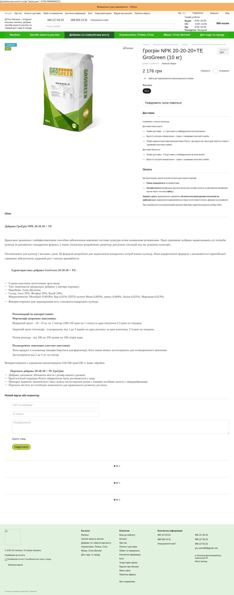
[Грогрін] (128, 48)
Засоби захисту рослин (45, 34)
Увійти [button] (151, 78)
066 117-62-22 (55, 20)
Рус (184, 13)
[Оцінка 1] (31, 439)
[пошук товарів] (171, 26)
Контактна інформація (75, 13)
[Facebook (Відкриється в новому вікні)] (162, 13)
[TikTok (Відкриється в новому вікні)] (158, 13)
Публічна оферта (142, 13)
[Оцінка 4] (46, 439)
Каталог (8, 13)
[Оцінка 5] (51, 439)
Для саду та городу (212, 34)
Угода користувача (103, 13)
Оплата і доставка (32, 13)
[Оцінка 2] (36, 439)
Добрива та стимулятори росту (89, 34)
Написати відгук (169, 63)
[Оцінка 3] (41, 439)
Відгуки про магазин (123, 13)
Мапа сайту (125, 570)
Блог (90, 13)
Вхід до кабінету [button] (127, 535)
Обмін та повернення (53, 13)
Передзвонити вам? (100, 20)
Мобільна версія (15, 565)
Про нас (18, 13)
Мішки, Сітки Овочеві (177, 34)
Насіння (15, 34)
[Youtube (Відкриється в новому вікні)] (166, 13)
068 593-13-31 (79, 20)
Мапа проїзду (201, 561)
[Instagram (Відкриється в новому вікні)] (154, 13)
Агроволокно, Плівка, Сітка (136, 34)
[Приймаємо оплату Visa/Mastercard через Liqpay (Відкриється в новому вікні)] (28, 559)
